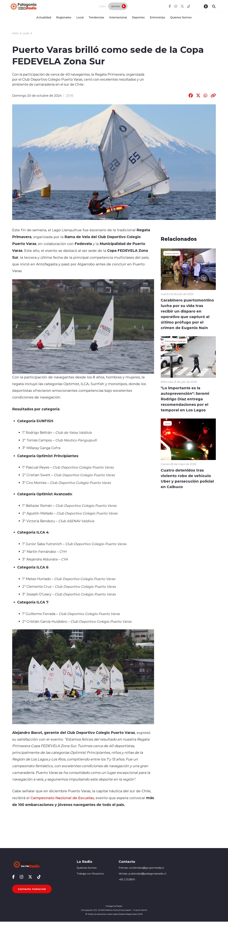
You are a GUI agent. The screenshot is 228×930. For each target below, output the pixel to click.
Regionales (63, 17)
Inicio (15, 33)
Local (80, 17)
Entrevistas (157, 17)
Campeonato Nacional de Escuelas (62, 797)
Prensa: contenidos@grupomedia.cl (141, 867)
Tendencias (96, 17)
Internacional (118, 17)
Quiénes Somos (86, 867)
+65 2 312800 (127, 879)
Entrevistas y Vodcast (175, 341)
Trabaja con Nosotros (90, 873)
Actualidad (43, 17)
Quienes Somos (181, 17)
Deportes (138, 17)
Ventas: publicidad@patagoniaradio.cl (142, 873)
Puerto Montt (172, 253)
